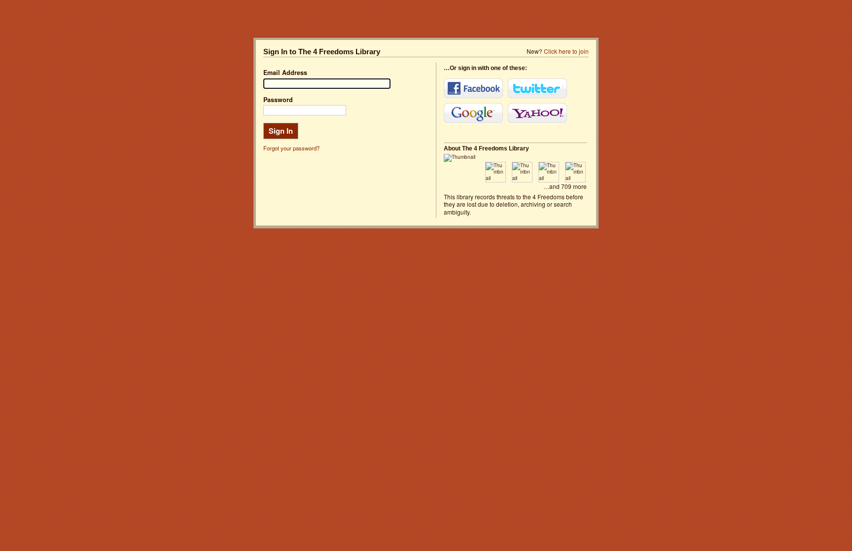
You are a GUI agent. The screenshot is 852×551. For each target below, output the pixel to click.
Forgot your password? (291, 148)
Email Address (285, 72)
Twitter (537, 88)
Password (278, 99)
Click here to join (566, 51)
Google (473, 113)
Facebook (473, 88)
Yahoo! (537, 113)
